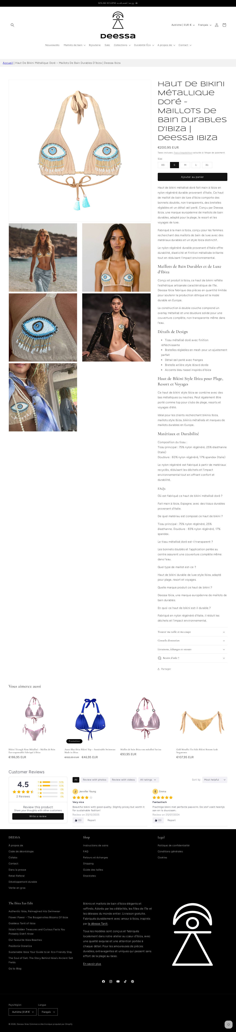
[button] (12, 25)
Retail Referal (17, 875)
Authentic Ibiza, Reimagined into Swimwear (34, 911)
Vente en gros (17, 887)
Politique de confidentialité (174, 845)
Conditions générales (170, 851)
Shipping (88, 863)
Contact (13, 863)
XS (164, 165)
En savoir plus (92, 963)
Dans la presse (17, 869)
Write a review (37, 816)
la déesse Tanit (98, 923)
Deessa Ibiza (23, 1024)
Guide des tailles (93, 869)
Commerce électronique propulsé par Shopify (51, 1024)
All (75, 779)
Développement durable (23, 881)
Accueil (8, 63)
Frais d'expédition (183, 152)
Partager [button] (166, 669)
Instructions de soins (95, 845)
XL (209, 165)
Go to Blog (15, 968)
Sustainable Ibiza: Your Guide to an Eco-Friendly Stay (40, 952)
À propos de (16, 845)
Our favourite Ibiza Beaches (25, 939)
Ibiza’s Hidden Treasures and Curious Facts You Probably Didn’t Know (37, 931)
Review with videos (123, 779)
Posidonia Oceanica (20, 945)
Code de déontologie (21, 851)
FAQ (85, 851)
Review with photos (94, 779)
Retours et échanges (95, 857)
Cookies (162, 857)
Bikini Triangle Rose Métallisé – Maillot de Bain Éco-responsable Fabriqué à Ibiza (32, 751)
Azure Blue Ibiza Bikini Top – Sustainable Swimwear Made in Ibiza (90, 751)
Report (92, 820)
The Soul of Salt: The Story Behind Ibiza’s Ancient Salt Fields (41, 960)
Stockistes (89, 875)
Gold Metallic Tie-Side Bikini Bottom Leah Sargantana (197, 751)
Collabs (13, 857)
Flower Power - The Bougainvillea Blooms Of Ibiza (38, 917)
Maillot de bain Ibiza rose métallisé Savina (140, 749)
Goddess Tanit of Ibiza (22, 923)
